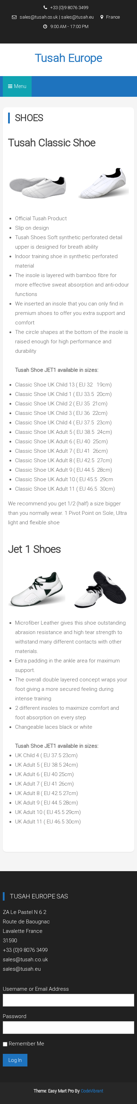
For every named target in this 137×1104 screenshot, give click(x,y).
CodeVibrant (92, 1091)
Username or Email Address (36, 989)
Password (14, 1016)
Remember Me (25, 1044)
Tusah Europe (68, 58)
